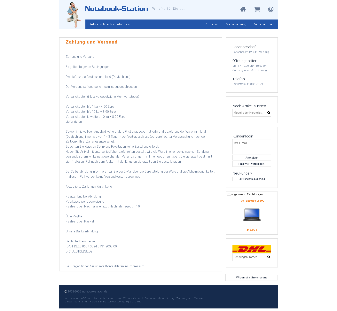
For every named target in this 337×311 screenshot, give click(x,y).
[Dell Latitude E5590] (252, 215)
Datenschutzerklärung (160, 298)
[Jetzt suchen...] (268, 112)
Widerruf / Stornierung (252, 277)
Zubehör (212, 24)
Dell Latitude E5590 (252, 200)
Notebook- (116, 8)
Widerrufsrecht (133, 298)
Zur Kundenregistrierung (252, 179)
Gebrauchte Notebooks (109, 24)
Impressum (72, 298)
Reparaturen (264, 24)
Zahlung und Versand (191, 298)
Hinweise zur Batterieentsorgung (107, 301)
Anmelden (252, 157)
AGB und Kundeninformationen (101, 298)
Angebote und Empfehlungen (247, 194)
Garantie (135, 301)
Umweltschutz (74, 301)
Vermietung (236, 24)
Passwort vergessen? (252, 164)
